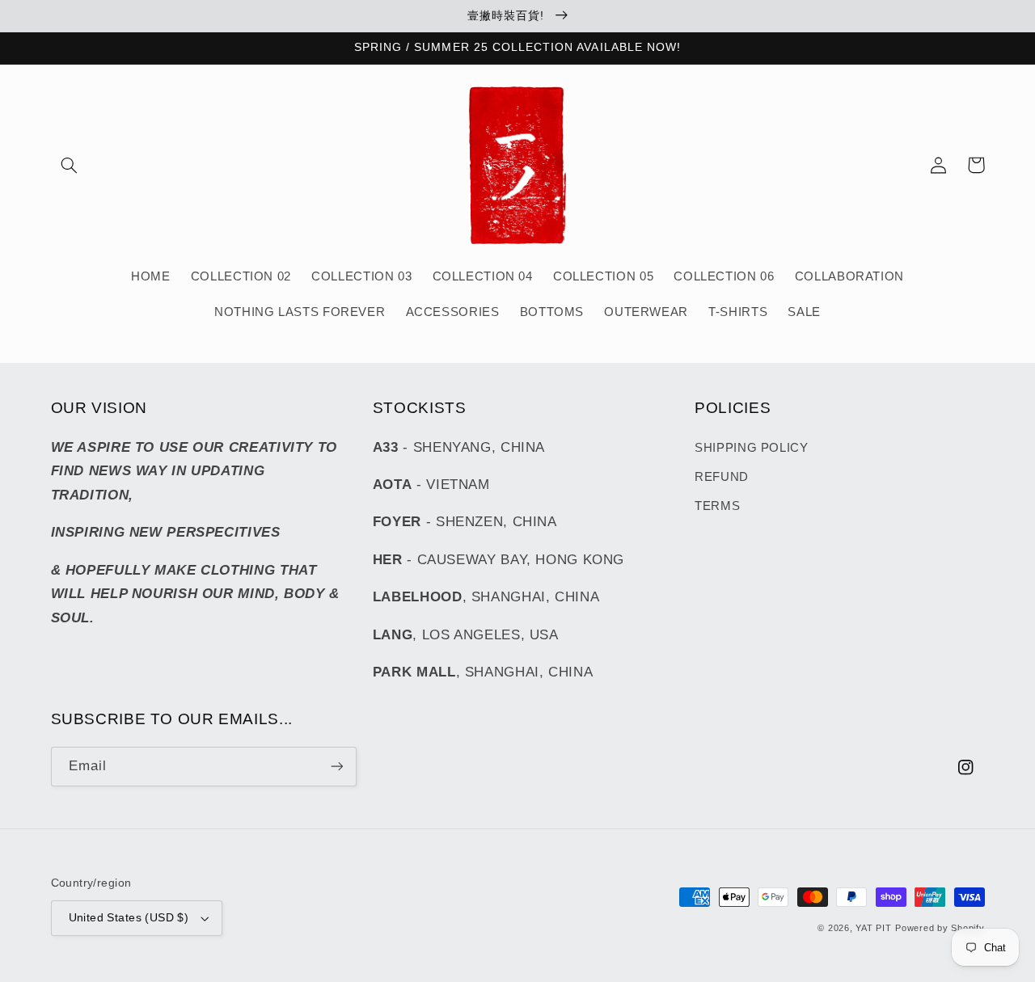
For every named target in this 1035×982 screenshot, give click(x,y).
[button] (69, 164)
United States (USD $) (129, 918)
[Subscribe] (336, 766)
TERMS (717, 505)
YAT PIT (873, 928)
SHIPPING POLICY (751, 447)
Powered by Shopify (939, 928)
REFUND (722, 476)
